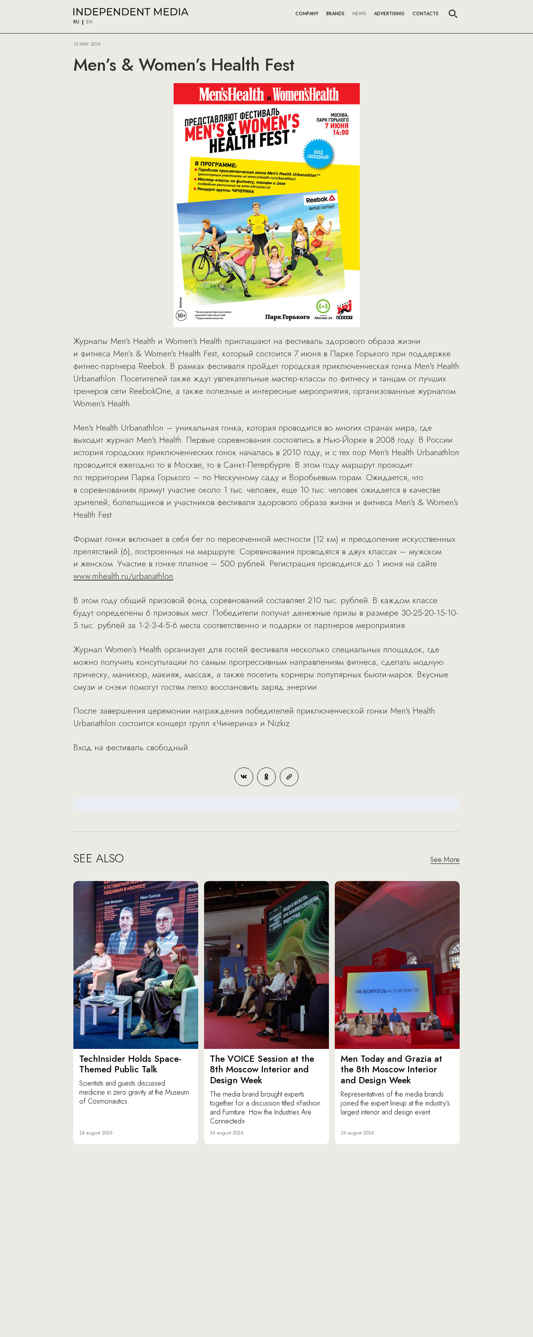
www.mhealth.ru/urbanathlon (123, 576)
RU (76, 22)
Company (306, 13)
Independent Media (130, 12)
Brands (335, 13)
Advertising (389, 13)
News (359, 13)
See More (445, 860)
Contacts (425, 13)
